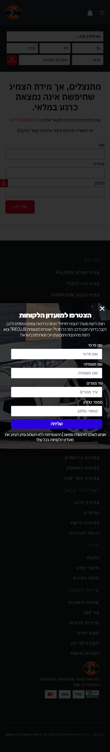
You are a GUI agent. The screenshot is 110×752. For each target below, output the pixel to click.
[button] (102, 308)
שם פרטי (95, 345)
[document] (55, 376)
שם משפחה (93, 364)
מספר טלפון (92, 402)
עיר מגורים (94, 383)
